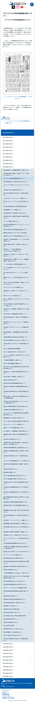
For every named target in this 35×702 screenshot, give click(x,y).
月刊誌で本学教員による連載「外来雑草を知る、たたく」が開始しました (16, 304)
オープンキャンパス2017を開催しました (12, 555)
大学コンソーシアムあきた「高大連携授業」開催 (15, 588)
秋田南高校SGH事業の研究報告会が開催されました (15, 502)
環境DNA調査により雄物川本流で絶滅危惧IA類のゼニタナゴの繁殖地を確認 (16, 397)
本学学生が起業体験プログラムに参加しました (14, 581)
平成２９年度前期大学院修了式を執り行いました (15, 479)
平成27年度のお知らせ (8, 647)
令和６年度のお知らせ (8, 144)
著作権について (5, 693)
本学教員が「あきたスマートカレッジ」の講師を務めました (16, 328)
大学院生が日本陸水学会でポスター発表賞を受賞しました (16, 456)
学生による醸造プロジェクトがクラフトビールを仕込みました (16, 299)
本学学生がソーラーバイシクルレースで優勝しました (16, 520)
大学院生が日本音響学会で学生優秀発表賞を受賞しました (16, 387)
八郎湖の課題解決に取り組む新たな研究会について (15, 337)
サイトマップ (5, 691)
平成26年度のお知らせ (8, 650)
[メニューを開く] (31, 4)
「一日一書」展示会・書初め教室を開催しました (15, 264)
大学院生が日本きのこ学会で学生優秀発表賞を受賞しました (16, 483)
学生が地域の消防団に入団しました (11, 612)
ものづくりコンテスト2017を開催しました (13, 287)
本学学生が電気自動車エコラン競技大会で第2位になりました (16, 516)
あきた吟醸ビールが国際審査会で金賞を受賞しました (16, 431)
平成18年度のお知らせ (8, 676)
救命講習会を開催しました (9, 472)
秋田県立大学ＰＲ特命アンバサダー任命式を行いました (16, 551)
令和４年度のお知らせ (8, 150)
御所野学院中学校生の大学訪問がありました (13, 558)
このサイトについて (6, 689)
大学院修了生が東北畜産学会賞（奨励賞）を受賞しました (16, 464)
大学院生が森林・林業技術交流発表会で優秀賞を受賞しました (16, 217)
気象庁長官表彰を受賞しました (10, 596)
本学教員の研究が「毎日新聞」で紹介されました (15, 213)
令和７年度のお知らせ (8, 140)
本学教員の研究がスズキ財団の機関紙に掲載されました (16, 506)
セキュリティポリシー (7, 696)
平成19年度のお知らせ (8, 673)
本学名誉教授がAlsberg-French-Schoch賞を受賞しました (16, 527)
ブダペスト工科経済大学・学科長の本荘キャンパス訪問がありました (16, 356)
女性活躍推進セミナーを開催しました (12, 209)
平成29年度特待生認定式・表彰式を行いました (14, 602)
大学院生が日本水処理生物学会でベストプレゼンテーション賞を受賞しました (16, 402)
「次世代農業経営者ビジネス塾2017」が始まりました (16, 573)
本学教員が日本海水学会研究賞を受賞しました (14, 599)
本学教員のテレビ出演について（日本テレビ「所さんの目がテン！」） (16, 255)
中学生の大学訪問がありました (10, 380)
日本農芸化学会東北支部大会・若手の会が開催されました (16, 392)
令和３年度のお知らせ (8, 153)
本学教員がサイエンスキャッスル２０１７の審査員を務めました (16, 323)
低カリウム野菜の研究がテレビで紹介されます (14, 352)
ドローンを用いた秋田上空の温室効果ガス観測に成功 (16, 421)
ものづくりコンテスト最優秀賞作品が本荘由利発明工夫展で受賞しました (16, 413)
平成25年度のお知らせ (8, 653)
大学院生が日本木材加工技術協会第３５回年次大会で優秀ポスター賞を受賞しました (16, 443)
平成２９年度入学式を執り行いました (12, 635)
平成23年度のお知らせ (8, 660)
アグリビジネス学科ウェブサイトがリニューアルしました (16, 185)
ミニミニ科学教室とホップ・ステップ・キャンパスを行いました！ (16, 268)
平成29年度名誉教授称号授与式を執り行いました (15, 584)
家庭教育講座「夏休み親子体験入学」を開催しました (16, 523)
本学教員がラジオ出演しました (10, 606)
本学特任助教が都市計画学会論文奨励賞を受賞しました (16, 592)
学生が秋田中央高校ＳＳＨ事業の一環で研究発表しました (16, 318)
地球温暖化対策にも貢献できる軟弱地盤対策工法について (16, 435)
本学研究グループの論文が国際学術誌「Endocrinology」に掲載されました (12, 250)
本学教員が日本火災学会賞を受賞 (11, 609)
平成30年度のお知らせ (8, 163)
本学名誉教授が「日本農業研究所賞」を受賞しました (16, 170)
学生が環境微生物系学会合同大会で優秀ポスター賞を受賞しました (16, 498)
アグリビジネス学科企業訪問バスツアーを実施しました (16, 461)
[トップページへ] (8, 680)
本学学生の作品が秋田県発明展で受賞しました (14, 383)
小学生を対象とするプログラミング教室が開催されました (16, 344)
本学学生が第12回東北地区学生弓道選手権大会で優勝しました (16, 562)
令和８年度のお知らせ (8, 137)
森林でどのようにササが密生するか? (12, 295)
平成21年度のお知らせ (8, 666)
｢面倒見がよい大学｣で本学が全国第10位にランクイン (16, 236)
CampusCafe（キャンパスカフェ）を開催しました (15, 198)
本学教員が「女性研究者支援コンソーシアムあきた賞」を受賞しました (16, 240)
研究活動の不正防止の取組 (8, 698)
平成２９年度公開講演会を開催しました (12, 363)
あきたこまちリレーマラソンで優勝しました (13, 424)
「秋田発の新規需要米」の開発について (12, 360)
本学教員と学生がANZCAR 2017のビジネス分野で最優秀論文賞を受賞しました (16, 577)
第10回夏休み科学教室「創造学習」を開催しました (15, 532)
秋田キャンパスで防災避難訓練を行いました (13, 427)
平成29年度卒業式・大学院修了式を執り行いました (15, 181)
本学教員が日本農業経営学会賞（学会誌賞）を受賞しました (16, 451)
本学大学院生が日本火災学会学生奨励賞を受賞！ (15, 615)
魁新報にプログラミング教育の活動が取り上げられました (16, 278)
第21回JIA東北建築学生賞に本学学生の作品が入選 (15, 406)
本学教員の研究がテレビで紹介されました (13, 629)
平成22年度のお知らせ (8, 663)
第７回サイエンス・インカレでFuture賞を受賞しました (16, 202)
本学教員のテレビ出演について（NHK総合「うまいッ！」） (15, 291)
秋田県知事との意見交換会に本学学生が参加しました (16, 566)
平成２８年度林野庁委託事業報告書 (11, 348)
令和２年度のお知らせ (8, 157)
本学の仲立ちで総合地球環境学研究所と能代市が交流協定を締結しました (16, 367)
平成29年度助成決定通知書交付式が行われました (15, 543)
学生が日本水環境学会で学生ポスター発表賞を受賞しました (16, 194)
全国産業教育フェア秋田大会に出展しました (13, 418)
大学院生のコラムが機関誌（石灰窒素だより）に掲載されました (16, 309)
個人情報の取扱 (5, 694)
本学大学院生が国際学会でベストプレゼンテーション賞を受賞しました (16, 225)
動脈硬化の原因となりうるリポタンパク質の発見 (15, 233)
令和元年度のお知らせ (8, 160)
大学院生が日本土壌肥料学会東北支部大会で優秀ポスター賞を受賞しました (16, 547)
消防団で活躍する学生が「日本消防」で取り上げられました (16, 245)
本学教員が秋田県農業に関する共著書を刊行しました (16, 447)
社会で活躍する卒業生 (8, 625)
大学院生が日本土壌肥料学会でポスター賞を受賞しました (16, 493)
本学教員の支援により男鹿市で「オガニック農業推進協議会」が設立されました (16, 260)
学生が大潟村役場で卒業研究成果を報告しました (15, 229)
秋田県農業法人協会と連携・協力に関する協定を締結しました (16, 511)
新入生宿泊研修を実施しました (10, 619)
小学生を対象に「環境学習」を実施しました (13, 376)
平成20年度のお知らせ (8, 670)
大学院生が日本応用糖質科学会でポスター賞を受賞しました (16, 488)
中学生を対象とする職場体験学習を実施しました (15, 314)
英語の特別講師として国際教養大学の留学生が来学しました (16, 333)
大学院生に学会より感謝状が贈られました (13, 190)
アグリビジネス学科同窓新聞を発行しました (13, 178)
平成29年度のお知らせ (8, 132)
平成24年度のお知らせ (8, 657)
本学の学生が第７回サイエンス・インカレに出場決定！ (15, 273)
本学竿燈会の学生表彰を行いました (11, 439)
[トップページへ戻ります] (17, 2)
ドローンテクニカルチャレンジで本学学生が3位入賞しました (16, 539)
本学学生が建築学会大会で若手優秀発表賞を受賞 (15, 206)
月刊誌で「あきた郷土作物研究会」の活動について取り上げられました (16, 283)
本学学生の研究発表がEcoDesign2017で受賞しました (16, 340)
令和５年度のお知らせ (8, 147)
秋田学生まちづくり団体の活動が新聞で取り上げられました (16, 372)
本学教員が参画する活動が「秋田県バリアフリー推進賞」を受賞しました (16, 174)
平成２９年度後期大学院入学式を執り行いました (15, 475)
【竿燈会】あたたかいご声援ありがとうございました (16, 535)
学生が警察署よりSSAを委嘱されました (12, 632)
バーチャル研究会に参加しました (11, 221)
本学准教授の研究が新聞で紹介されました (13, 409)
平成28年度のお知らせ (8, 643)
